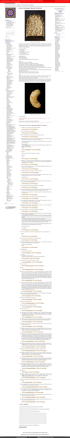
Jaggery (8, 159)
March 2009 (57, 37)
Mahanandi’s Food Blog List (11, 22)
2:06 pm (39, 252)
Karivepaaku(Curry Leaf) (10, 138)
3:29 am (42, 265)
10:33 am (36, 198)
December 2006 (57, 55)
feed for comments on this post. (26, 425)
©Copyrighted (25, 118)
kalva (27, 183)
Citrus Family (9, 101)
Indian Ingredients (9, 119)
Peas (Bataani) (9, 180)
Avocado (8, 163)
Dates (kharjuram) (9, 83)
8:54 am (46, 386)
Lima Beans (8, 175)
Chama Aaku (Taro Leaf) (10, 130)
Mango (8, 103)
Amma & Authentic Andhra (31, 118)
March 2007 (57, 53)
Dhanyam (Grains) (8, 67)
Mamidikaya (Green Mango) (11, 140)
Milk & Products (8, 151)
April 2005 (56, 69)
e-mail (38, 409)
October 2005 (57, 65)
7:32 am (43, 341)
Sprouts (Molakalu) (8, 156)
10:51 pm (35, 236)
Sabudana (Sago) (9, 76)
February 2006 (57, 62)
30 (6, 35)
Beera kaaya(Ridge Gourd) (11, 127)
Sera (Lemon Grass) (10, 146)
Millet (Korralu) (10, 74)
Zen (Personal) (8, 192)
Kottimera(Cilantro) (10, 139)
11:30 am (36, 172)
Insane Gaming (28, 295)
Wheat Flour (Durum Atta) (11, 96)
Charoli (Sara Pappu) (10, 80)
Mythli (27, 129)
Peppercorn (8, 114)
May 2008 (56, 42)
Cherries (8, 100)
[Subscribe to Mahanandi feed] (11, 207)
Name (38, 406)
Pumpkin (8, 186)
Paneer (8, 154)
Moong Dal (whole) (10, 60)
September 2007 (57, 48)
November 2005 (57, 64)
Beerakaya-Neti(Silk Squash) (11, 128)
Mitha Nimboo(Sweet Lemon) (11, 142)
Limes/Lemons (9, 176)
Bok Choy (8, 165)
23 (6, 34)
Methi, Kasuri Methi (10, 112)
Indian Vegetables (8, 125)
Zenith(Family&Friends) (9, 196)
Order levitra (28, 252)
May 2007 (56, 51)
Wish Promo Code (29, 280)
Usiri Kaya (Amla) (9, 149)
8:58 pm (41, 310)
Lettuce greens (9, 174)
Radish (8, 187)
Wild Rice (8, 50)
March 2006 (57, 61)
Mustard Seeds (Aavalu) (10, 113)
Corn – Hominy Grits (10, 92)
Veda (27, 158)
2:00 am (43, 397)
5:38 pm (36, 129)
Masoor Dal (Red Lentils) (10, 58)
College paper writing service (31, 377)
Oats (7, 75)
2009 (56, 21)
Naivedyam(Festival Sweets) (11, 124)
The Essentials (9, 121)
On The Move (57, 22)
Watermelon (8, 107)
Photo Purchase (44, 432)
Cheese (8, 152)
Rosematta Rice (9, 48)
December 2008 (57, 39)
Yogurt (8, 155)
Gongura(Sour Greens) (10, 135)
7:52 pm (36, 136)
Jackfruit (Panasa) (9, 102)
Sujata (27, 229)
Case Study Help (29, 321)
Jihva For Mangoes (10, 23)
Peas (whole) (9, 63)
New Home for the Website (59, 13)
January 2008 (57, 45)
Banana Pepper (10, 182)
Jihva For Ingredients (9, 150)
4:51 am (42, 356)
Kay (26, 194)
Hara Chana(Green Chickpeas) (10, 137)
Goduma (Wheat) (9, 68)
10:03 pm (36, 158)
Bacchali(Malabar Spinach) (11, 126)
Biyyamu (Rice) (8, 43)
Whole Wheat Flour (10, 97)
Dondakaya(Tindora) (10, 132)
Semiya (9, 71)
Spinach (8, 188)
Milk (7, 153)
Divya (27, 136)
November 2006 (57, 56)
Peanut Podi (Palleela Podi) (59, 20)
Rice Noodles (9, 47)
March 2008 (57, 44)
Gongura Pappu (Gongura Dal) (60, 27)
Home (24, 432)
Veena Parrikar (9, 200)
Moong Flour (9, 94)
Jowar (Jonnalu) (10, 73)
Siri (26, 236)
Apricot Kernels (9, 78)
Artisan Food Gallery (10, 25)
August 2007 (57, 49)
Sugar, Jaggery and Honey (10, 158)
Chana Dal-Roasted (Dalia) (11, 56)
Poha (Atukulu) (9, 46)
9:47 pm (36, 247)
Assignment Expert (29, 382)
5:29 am (42, 392)
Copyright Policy (9, 21)
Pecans (8, 85)
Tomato (8, 190)
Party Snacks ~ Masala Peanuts (60, 29)
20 (11, 33)
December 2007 (57, 46)
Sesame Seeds (9, 87)
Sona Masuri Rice (9, 49)
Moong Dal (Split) (9, 59)
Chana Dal (8, 55)
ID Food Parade (9, 194)
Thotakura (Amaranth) (10, 148)
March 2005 (57, 70)
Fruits (6, 98)
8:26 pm (35, 187)
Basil (7, 164)
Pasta (9, 70)
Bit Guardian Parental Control (31, 397)
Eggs (6, 89)
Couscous (9, 69)
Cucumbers (8, 171)
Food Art (8, 118)
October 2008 (57, 40)
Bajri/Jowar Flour (9, 91)
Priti (26, 187)
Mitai (7, 123)
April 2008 (56, 43)
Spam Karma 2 (33, 437)
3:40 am (40, 306)
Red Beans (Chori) (10, 64)
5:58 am (36, 168)
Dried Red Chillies (10, 183)
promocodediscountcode (30, 303)
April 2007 (56, 52)
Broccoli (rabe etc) (9, 166)
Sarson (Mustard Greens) (11, 145)
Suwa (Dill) (8, 147)
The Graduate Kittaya (58, 30)
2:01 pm (40, 280)
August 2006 (57, 57)
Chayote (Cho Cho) (10, 170)
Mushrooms (8, 177)
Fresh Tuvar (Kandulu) (10, 133)
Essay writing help (29, 356)
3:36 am (40, 299)
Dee (26, 164)
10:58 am (41, 269)
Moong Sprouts (9, 157)
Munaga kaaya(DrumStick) (11, 143)
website (38, 411)
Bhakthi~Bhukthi (8, 42)
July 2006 (56, 58)
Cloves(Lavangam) (10, 109)
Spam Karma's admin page (49, 1)
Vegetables (7, 162)
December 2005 (57, 63)
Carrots (8, 168)
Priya (27, 207)
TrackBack (36, 425)
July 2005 (56, 67)
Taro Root (8, 189)
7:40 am (35, 194)
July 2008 (56, 41)
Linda (27, 247)
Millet (7, 72)
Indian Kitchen (8, 117)
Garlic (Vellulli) (9, 173)
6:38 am (41, 326)
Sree (7, 199)
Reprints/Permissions (37, 432)
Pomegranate (9, 105)
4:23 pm (39, 295)
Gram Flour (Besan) (10, 93)
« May (7, 37)
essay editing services (29, 341)
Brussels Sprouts (9, 167)
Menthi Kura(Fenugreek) (10, 141)
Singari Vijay (38, 434)
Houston (8, 193)
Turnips (8, 191)
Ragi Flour (8, 95)
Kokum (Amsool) (9, 111)
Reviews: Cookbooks (10, 120)
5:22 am (43, 361)
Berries (8, 99)
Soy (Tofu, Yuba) (9, 65)
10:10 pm (36, 229)
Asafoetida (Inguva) (10, 108)
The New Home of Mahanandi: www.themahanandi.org (29, 121)
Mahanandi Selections (10, 195)
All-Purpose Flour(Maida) (10, 90)
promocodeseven (29, 306)
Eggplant (8, 172)
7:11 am (38, 258)
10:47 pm (36, 164)
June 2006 (57, 59)
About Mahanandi (8, 20)
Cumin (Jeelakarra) (10, 110)
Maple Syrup (9, 160)
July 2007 (56, 50)
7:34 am (41, 321)
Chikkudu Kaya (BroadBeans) (11, 131)
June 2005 (57, 68)
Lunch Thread (57, 14)
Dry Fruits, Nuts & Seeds (9, 77)
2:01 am (45, 350)
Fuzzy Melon (9, 134)
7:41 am (45, 368)
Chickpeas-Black (9, 57)
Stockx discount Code (29, 265)
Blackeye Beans (9, 54)
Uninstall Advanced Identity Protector (32, 386)
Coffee (8, 52)
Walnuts (8, 88)
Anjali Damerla (28, 149)
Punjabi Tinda (9, 144)
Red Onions (10, 179)
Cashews (37, 118)
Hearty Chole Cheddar (58, 15)
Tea (7, 53)
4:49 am (40, 382)
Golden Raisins (9, 84)
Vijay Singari (40, 118)
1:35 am (44, 377)
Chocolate (8, 51)
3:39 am (42, 303)
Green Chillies (10, 184)
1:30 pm (36, 207)
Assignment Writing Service (30, 350)
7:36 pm (36, 183)
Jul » (9, 37)
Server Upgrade (57, 28)
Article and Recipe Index (9, 24)
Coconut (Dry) (9, 81)
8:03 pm (39, 149)
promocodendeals (29, 299)
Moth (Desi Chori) (9, 61)
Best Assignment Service (30, 392)
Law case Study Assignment (30, 401)
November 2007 (57, 47)
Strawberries (9, 106)
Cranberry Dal (57, 18)
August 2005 (57, 66)
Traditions (8, 122)
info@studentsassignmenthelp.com (28, 375)
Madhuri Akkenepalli (10, 198)
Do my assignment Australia (30, 368)
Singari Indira (32, 434)
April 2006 (56, 60)
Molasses (8, 161)
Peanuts (8, 62)
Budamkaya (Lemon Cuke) (11, 129)
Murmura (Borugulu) (10, 45)
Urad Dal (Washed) (10, 66)
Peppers (8, 181)
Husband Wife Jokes (29, 310)
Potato (8, 185)
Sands (27, 198)
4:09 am (43, 401)
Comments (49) (21, 119)
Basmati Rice (9, 44)
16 (6, 33)
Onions (8, 178)
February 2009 (57, 38)
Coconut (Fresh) (9, 82)
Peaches (8, 104)
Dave (28, 437)
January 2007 (57, 54)
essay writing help (29, 326)
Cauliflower (8, 169)
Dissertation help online (30, 361)
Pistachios (8, 86)
